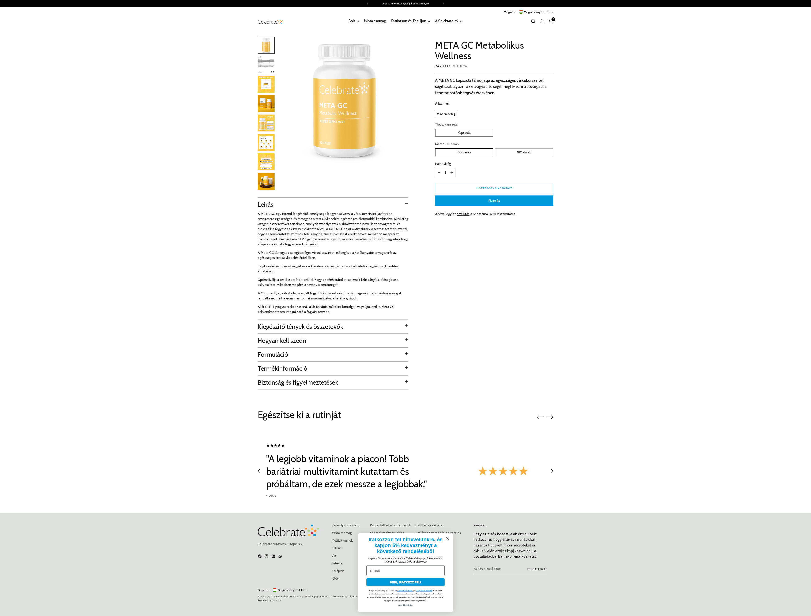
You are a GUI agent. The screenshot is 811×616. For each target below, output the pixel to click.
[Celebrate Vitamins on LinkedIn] (273, 557)
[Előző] (368, 3)
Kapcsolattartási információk (390, 525)
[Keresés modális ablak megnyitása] (533, 21)
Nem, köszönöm (405, 605)
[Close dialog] (447, 538)
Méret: (447, 144)
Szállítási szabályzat (429, 525)
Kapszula (464, 133)
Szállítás (463, 214)
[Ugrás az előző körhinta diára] (540, 417)
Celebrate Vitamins (292, 596)
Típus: (446, 124)
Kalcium (337, 548)
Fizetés (494, 201)
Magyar (508, 12)
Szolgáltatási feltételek (424, 590)
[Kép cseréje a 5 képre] (266, 123)
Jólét (335, 578)
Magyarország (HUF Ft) (537, 12)
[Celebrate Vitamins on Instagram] (266, 557)
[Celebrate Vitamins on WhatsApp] (280, 557)
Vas (334, 556)
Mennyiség (443, 164)
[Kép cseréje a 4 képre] (266, 103)
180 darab (524, 152)
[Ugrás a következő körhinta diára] (549, 416)
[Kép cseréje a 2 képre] (266, 64)
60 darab (464, 152)
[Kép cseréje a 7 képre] (266, 161)
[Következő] (443, 3)
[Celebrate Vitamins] (270, 21)
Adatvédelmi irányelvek (405, 590)
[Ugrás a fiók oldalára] (542, 21)
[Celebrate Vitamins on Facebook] (260, 557)
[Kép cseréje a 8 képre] (266, 181)
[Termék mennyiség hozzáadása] (452, 172)
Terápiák (338, 571)
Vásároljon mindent (346, 525)
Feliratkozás (537, 569)
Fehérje (337, 563)
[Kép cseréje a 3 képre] (266, 84)
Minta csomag (342, 533)
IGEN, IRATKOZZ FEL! (405, 582)
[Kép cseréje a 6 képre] (266, 142)
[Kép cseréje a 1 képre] (266, 45)
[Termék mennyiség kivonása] (439, 172)
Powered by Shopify (269, 600)
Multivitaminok (342, 540)
